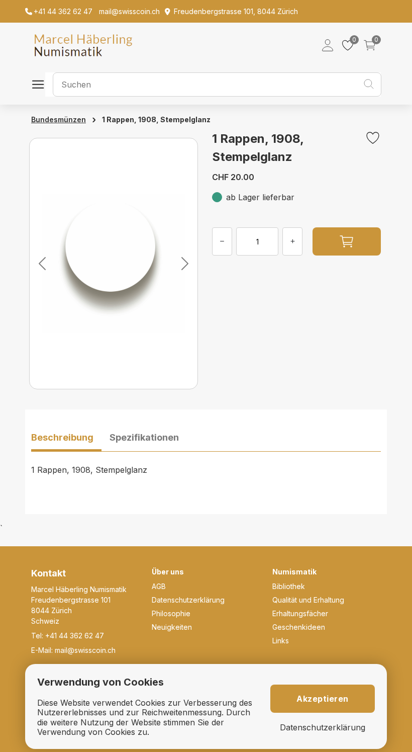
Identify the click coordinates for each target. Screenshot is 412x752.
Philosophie (171, 613)
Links (280, 640)
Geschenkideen (298, 627)
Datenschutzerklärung (188, 600)
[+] (292, 241)
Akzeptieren (322, 699)
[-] (222, 241)
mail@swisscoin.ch (85, 650)
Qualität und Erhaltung (308, 600)
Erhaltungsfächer (300, 613)
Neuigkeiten (172, 627)
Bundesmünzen (58, 119)
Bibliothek (288, 586)
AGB (159, 586)
